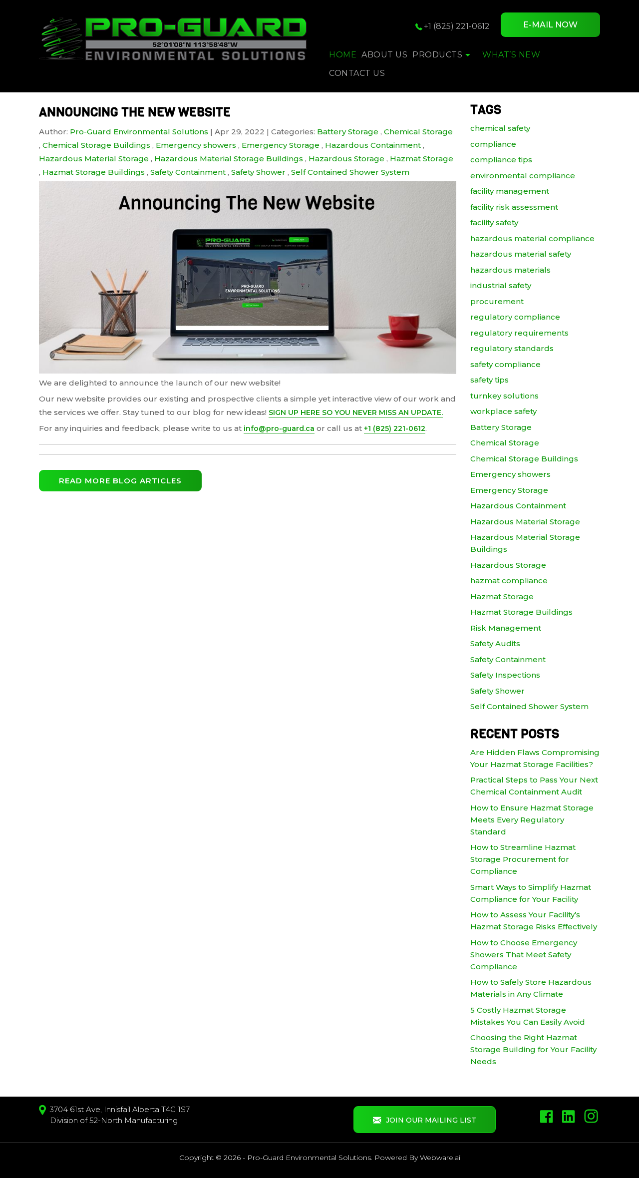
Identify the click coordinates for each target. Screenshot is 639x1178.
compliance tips (501, 159)
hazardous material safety (520, 254)
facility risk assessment (514, 207)
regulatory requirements (519, 333)
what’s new (511, 54)
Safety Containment (188, 172)
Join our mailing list (431, 1120)
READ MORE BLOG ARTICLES (120, 480)
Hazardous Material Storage (94, 158)
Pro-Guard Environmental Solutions (309, 1157)
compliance (493, 144)
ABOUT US (384, 54)
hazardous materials (510, 270)
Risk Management (505, 628)
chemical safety (500, 128)
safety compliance (505, 364)
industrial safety (500, 285)
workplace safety (503, 411)
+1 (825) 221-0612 (457, 26)
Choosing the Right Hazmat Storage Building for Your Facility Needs (533, 1049)
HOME (342, 54)
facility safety (494, 222)
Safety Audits (495, 643)
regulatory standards (512, 348)
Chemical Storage (418, 131)
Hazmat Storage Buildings (93, 172)
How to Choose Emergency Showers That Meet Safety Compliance (523, 954)
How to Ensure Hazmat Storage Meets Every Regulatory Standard (532, 819)
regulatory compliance (515, 317)
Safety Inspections (505, 675)
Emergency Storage (281, 145)
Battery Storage (347, 131)
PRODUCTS (437, 54)
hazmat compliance (509, 580)
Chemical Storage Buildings (96, 145)
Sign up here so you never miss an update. (356, 412)
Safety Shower (258, 172)
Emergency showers (196, 145)
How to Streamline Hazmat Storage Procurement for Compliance (523, 859)
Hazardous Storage (346, 158)
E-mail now (550, 24)
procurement (497, 301)
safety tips (489, 380)
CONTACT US (357, 73)
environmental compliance (522, 175)
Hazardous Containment (373, 145)
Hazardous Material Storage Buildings (228, 158)
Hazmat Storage (421, 158)
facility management (509, 191)
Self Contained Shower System (350, 172)
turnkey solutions (504, 395)
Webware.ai (440, 1157)
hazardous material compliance (532, 238)
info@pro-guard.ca (279, 428)
